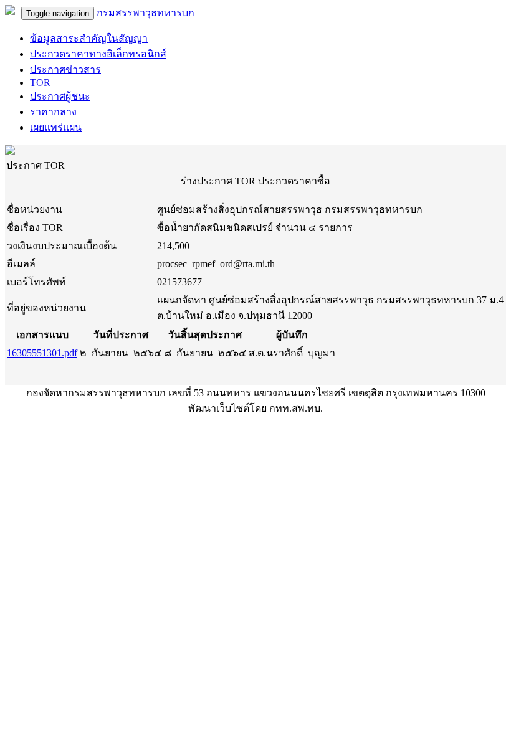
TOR (40, 82)
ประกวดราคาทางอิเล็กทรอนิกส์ (98, 54)
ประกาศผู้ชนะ (60, 96)
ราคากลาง (53, 112)
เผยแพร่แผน (56, 127)
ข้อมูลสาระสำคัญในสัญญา (89, 38)
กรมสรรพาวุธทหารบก (145, 12)
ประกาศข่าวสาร (65, 69)
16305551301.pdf (42, 353)
